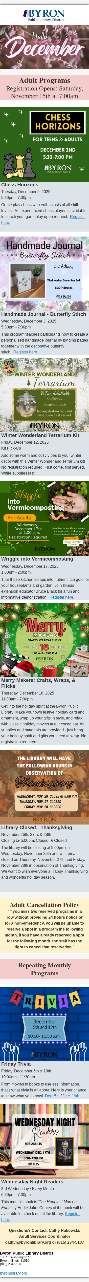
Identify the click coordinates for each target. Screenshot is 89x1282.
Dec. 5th (52, 1096)
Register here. (25, 352)
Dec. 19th (71, 1096)
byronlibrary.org (13, 1273)
